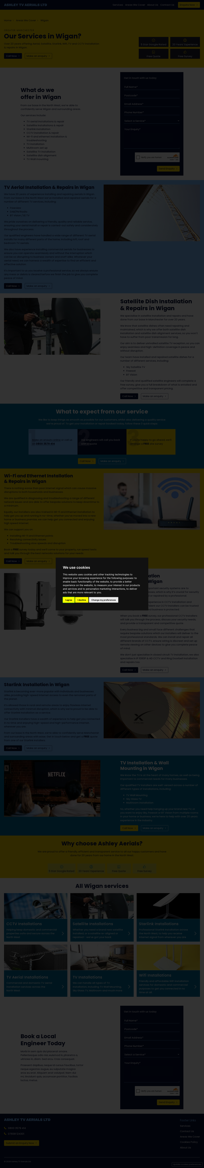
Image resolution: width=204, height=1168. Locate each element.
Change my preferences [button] (103, 600)
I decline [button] (82, 600)
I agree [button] (68, 600)
